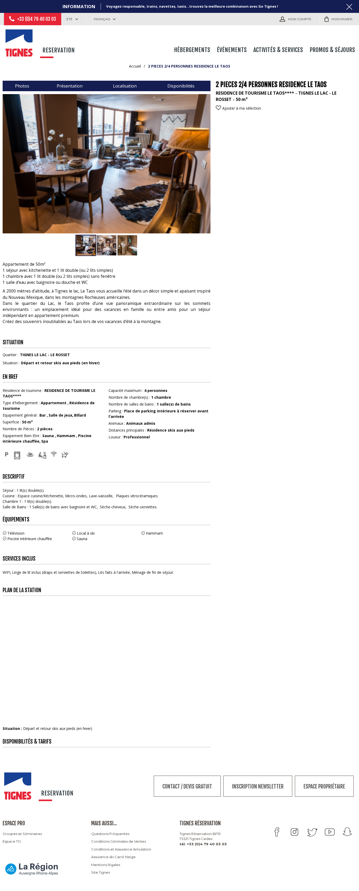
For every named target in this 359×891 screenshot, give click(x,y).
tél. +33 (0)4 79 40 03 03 (203, 844)
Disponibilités (180, 86)
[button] (338, 19)
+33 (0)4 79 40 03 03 (36, 19)
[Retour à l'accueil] (41, 42)
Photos (22, 86)
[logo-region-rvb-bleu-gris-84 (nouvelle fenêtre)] (31, 869)
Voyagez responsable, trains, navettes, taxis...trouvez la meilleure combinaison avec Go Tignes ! (192, 6)
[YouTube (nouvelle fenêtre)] (329, 832)
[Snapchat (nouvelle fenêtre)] (347, 832)
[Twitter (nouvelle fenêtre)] (312, 832)
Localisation (125, 86)
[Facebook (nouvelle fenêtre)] (276, 832)
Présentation (70, 86)
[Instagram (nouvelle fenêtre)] (294, 832)
